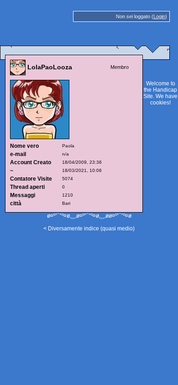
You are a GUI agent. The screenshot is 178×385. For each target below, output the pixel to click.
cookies (159, 102)
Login (159, 16)
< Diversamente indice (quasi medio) (89, 228)
